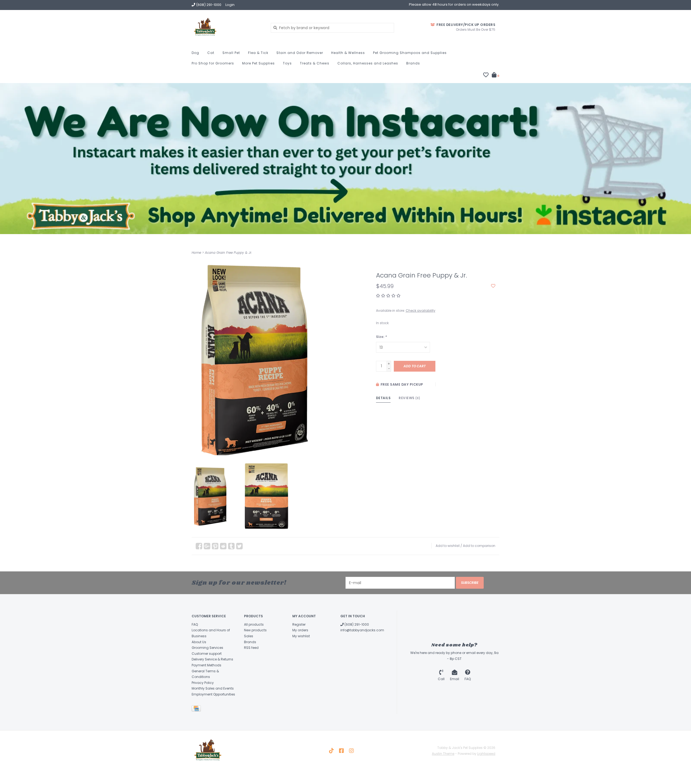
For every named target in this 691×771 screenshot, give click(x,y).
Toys (287, 63)
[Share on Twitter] (239, 546)
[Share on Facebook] (199, 546)
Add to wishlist (448, 545)
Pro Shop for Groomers (213, 63)
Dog (195, 52)
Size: (381, 336)
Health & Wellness (348, 52)
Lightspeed (486, 753)
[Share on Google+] (207, 546)
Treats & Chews (314, 63)
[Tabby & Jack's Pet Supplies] (227, 27)
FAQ (195, 624)
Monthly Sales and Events (213, 688)
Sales (248, 636)
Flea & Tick (258, 52)
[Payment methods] (197, 709)
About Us (199, 642)
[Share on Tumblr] (231, 546)
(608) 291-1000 (356, 624)
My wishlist (301, 636)
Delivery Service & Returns (212, 659)
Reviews (409, 398)
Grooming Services (207, 647)
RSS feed (251, 647)
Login (230, 4)
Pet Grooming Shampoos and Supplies (410, 52)
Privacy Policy (203, 682)
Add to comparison (479, 545)
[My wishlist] (486, 75)
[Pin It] (215, 546)
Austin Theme (443, 753)
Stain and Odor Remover (299, 52)
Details (383, 398)
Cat (210, 52)
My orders (300, 630)
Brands (413, 63)
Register (299, 624)
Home (196, 252)
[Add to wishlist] (493, 286)
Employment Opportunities (213, 694)
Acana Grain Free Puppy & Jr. (228, 252)
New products (255, 630)
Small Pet (231, 52)
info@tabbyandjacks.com (362, 630)
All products (254, 624)
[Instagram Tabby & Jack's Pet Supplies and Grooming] (351, 750)
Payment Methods (206, 665)
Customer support (207, 653)
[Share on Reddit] (223, 546)
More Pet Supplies (258, 63)
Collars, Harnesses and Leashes (367, 63)
